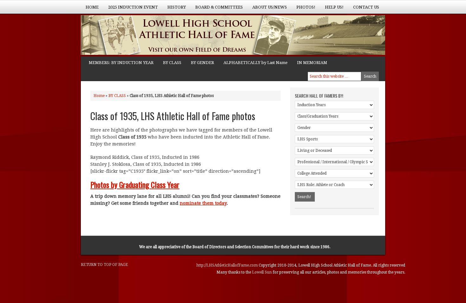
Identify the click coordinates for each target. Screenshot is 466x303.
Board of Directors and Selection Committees (232, 247)
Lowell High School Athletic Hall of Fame (144, 35)
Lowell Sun (262, 272)
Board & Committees (217, 9)
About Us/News (267, 9)
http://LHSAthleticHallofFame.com (228, 265)
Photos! (303, 9)
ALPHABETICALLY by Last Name (255, 62)
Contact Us (366, 7)
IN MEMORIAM (312, 62)
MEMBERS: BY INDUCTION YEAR (121, 62)
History (174, 9)
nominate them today (203, 203)
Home (92, 7)
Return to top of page (104, 264)
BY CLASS (172, 62)
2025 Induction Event (130, 9)
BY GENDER (202, 62)
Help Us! (332, 9)
